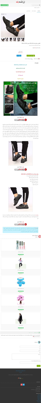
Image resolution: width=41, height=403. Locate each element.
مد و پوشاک (39, 399)
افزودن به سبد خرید (30, 55)
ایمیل (39, 348)
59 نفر (18, 55)
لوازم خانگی (39, 394)
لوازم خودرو (39, 398)
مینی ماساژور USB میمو (21, 288)
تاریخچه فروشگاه (38, 388)
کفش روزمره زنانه (29, 230)
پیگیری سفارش (18, 370)
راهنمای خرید (22, 370)
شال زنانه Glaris (21, 325)
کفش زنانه (31, 231)
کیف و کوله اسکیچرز (23, 228)
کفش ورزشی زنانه (17, 228)
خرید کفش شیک (9, 230)
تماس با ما (20, 372)
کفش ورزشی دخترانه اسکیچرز (10, 228)
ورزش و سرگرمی (38, 400)
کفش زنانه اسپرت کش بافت (25, 231)
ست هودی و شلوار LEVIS (21, 270)
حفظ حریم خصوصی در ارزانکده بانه (35, 389)
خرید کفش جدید (15, 230)
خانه (24, 370)
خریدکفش (5, 230)
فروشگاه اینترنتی (35, 231)
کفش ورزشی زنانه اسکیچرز (31, 228)
